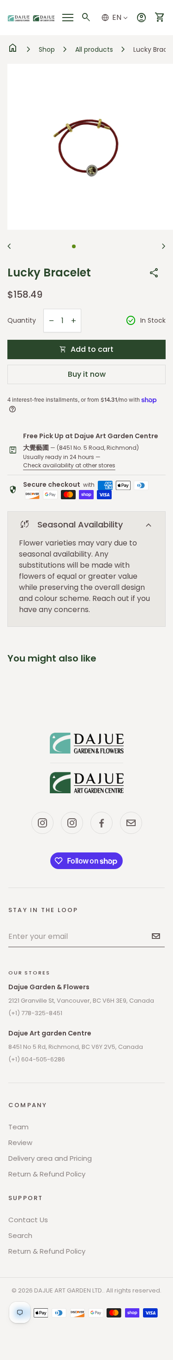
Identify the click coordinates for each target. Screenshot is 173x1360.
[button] (74, 246)
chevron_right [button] (163, 246)
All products (94, 49)
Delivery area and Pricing (50, 1158)
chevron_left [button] (9, 246)
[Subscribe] (156, 936)
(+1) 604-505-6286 (36, 1059)
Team (18, 1127)
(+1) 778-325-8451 (35, 1013)
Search (20, 1235)
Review (20, 1142)
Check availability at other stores (69, 465)
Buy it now (87, 374)
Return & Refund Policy (46, 1174)
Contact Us (28, 1220)
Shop (47, 49)
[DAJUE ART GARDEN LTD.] (87, 763)
